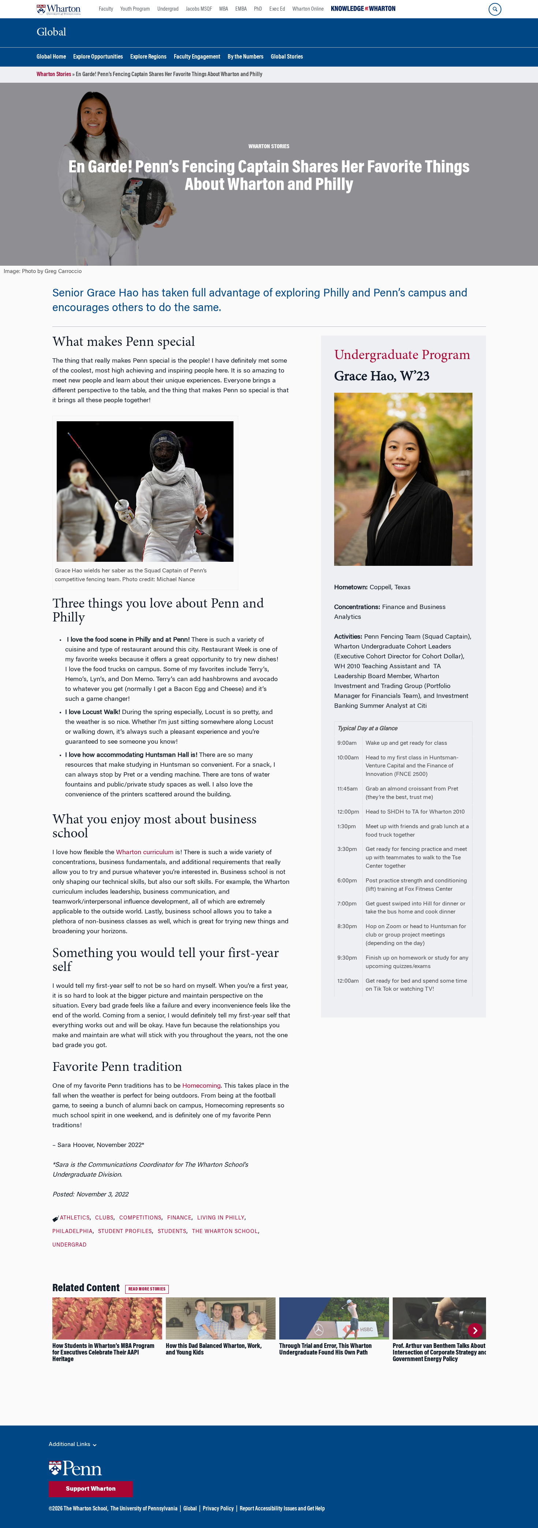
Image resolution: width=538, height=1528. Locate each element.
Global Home (51, 57)
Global (190, 1509)
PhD (258, 9)
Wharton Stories (54, 75)
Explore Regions (148, 57)
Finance (179, 1218)
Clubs (104, 1218)
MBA (223, 9)
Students (172, 1231)
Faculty (106, 9)
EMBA (241, 9)
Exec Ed (277, 9)
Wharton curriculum (144, 852)
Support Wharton (91, 1489)
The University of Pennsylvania (144, 1509)
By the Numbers (246, 57)
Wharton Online (308, 9)
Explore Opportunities (98, 57)
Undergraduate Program (402, 356)
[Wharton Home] (59, 9)
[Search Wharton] (495, 9)
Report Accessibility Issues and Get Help (282, 1509)
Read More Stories (147, 1289)
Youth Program (135, 9)
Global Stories (287, 57)
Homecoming (201, 1086)
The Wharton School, (86, 1509)
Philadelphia (72, 1231)
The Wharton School (225, 1231)
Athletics (75, 1218)
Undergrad (168, 9)
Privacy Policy (218, 1509)
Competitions (140, 1218)
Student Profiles (125, 1231)
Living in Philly (220, 1218)
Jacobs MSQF (199, 9)
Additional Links (70, 1444)
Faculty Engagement (197, 57)
